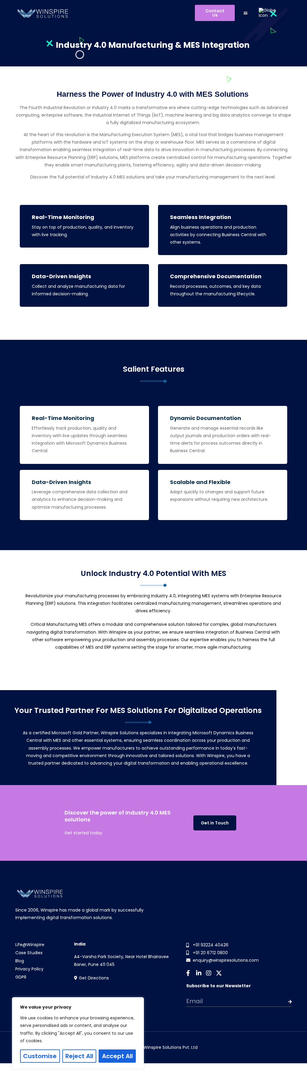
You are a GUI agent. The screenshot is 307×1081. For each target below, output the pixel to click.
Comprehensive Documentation (215, 276)
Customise (40, 1056)
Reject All (79, 1056)
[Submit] (280, 1002)
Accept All (117, 1056)
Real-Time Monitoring (63, 217)
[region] (78, 1033)
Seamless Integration (200, 217)
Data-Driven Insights (61, 276)
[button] (245, 13)
